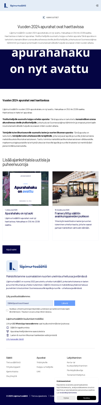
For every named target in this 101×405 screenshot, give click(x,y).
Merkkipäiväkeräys (75, 370)
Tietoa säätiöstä (13, 362)
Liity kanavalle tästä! (15, 339)
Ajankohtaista (12, 371)
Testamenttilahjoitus (76, 374)
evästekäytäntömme (68, 393)
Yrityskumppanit (13, 366)
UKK (38, 371)
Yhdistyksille (42, 362)
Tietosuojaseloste (39, 396)
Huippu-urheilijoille (45, 366)
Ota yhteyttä (11, 376)
